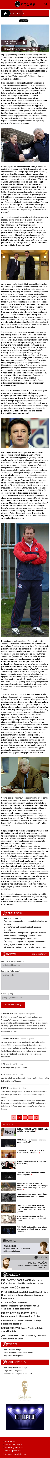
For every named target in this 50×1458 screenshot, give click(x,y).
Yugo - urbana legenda (13, 1371)
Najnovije (8, 1124)
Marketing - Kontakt (14, 1447)
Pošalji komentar (12, 1005)
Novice (16, 13)
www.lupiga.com (20, 1454)
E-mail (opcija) (7, 994)
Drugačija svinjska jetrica (13, 1355)
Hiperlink (11, 1274)
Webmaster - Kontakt (14, 1444)
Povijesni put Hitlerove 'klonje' (15, 1368)
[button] (4, 3)
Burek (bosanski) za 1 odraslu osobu (18, 1353)
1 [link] (19, 1117)
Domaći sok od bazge (12, 1350)
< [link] (13, 1117)
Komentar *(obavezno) (10, 971)
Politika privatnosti (13, 1450)
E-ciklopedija (15, 1362)
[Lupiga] (25, 4)
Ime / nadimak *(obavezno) (12, 961)
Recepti (10, 1344)
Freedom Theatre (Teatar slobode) (18, 1374)
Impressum (9, 1441)
